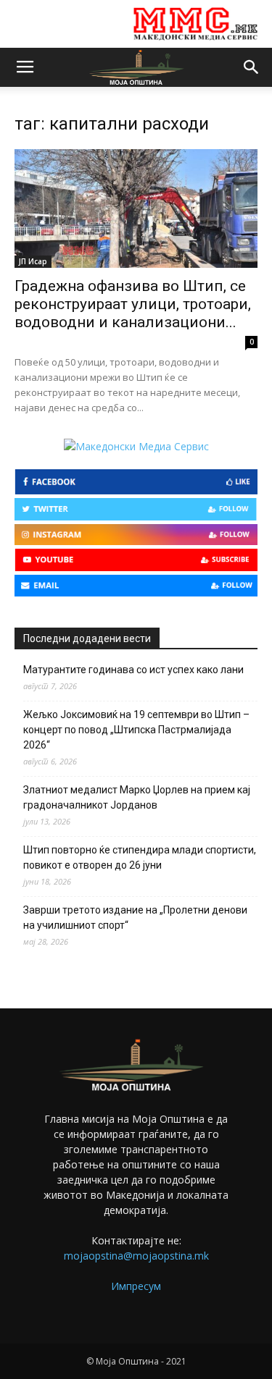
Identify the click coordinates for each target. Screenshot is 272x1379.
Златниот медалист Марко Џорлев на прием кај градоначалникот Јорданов (136, 797)
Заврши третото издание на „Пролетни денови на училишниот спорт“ (135, 917)
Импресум (136, 1286)
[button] (251, 67)
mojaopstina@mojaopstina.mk (136, 1255)
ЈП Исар (33, 261)
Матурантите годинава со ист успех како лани (133, 669)
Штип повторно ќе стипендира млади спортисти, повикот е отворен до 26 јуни (139, 857)
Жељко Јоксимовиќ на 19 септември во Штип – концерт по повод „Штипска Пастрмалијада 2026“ (136, 730)
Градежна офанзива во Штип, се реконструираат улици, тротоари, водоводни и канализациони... (133, 304)
